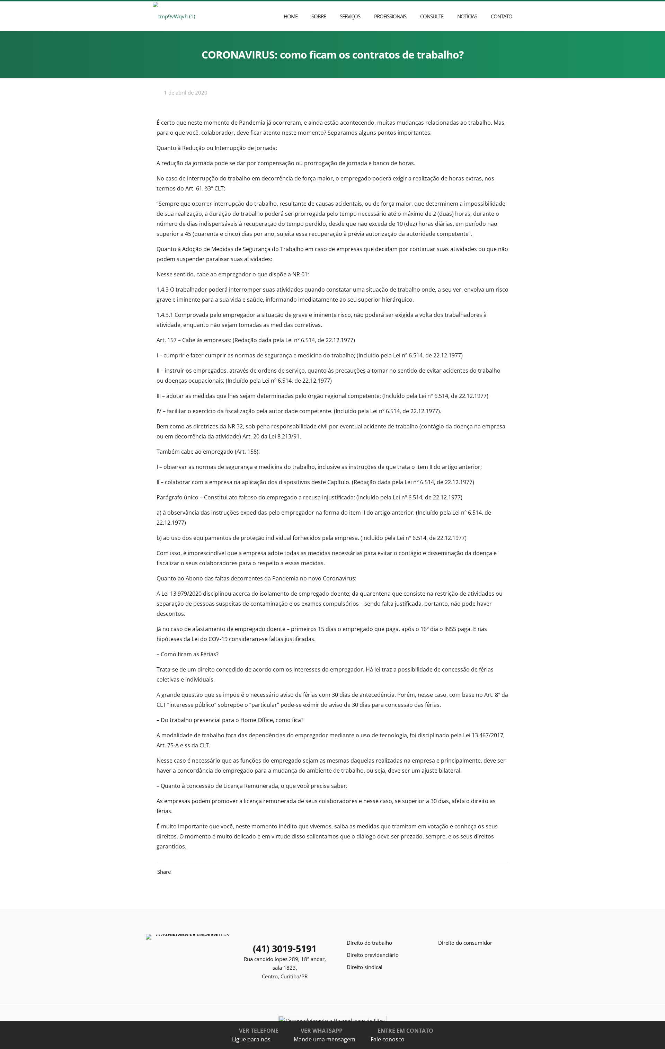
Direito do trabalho (369, 942)
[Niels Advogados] (174, 16)
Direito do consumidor (465, 942)
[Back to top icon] (636, 1037)
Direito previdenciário (373, 954)
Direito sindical (364, 966)
